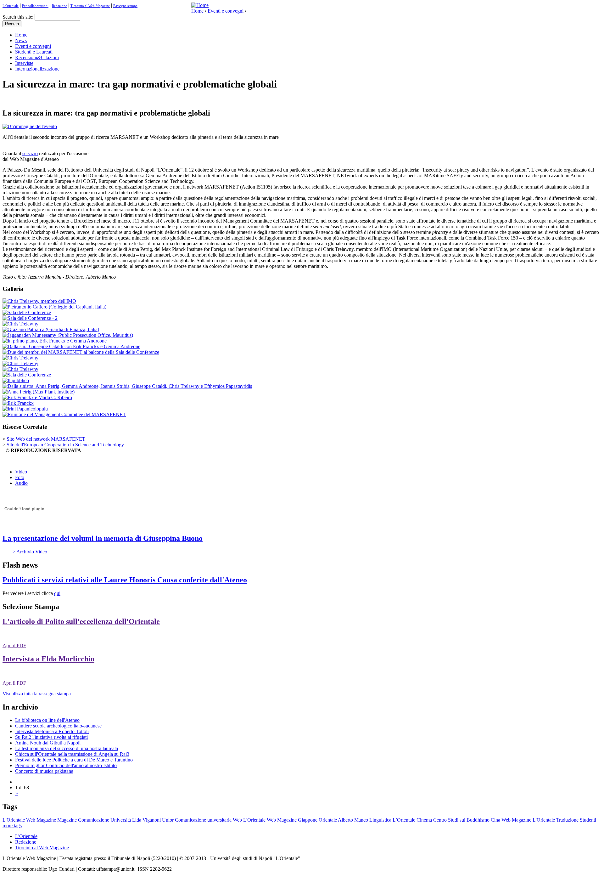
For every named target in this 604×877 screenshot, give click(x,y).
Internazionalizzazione (37, 68)
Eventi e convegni (225, 11)
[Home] (200, 5)
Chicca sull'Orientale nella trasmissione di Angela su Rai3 (72, 754)
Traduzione (567, 820)
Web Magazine (41, 820)
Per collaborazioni (35, 6)
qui (57, 593)
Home (197, 11)
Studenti (588, 820)
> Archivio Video (30, 551)
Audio (21, 483)
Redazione (59, 6)
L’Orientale (404, 820)
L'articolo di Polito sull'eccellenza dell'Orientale (81, 621)
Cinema (424, 820)
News (21, 40)
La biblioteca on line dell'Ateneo (47, 720)
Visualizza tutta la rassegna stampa (37, 693)
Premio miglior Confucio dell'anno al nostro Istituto (66, 765)
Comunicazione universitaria (203, 820)
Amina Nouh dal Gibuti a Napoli (48, 742)
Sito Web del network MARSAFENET (46, 439)
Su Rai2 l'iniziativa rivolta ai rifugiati (51, 737)
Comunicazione (93, 820)
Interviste (24, 63)
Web (237, 820)
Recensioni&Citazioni (37, 57)
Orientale (328, 820)
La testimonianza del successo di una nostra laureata (66, 748)
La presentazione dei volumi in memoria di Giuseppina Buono (103, 538)
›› (16, 793)
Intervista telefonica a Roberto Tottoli (52, 731)
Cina (495, 820)
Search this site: (19, 17)
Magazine (67, 820)
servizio (30, 153)
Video (21, 471)
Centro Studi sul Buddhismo (461, 820)
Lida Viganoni (146, 820)
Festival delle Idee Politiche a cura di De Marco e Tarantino (74, 759)
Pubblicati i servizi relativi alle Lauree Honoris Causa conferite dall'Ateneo (125, 580)
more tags (12, 825)
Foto (19, 477)
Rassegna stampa (125, 6)
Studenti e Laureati (34, 51)
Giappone (307, 820)
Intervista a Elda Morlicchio (48, 659)
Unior (168, 820)
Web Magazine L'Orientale (528, 820)
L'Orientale (11, 6)
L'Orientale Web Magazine (270, 820)
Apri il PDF (14, 645)
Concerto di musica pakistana (44, 771)
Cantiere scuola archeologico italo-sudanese (58, 725)
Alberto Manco (353, 820)
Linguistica (380, 820)
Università (120, 820)
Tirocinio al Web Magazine (90, 6)
